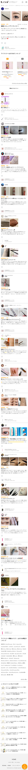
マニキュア (11, 658)
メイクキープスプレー (13, 667)
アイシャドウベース (5, 653)
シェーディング (17, 646)
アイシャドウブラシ (5, 669)
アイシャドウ (19, 651)
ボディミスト (3, 674)
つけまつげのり (9, 655)
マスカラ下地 (3, 651)
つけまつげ (3, 655)
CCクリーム (8, 648)
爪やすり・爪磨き (21, 662)
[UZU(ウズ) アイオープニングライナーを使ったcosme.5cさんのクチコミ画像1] (6, 16)
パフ (7, 667)
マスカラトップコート (11, 651)
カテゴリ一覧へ (24, 679)
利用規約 (9, 765)
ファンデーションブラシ (14, 669)
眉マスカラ (20, 655)
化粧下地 (3, 644)
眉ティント (15, 655)
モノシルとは (17, 762)
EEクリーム (19, 648)
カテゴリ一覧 (10, 762)
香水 (12, 674)
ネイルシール (16, 658)
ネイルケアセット (13, 662)
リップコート (19, 665)
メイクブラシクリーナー (13, 672)
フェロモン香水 (22, 672)
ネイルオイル (3, 662)
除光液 (8, 662)
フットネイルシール (22, 660)
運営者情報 (4, 765)
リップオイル (14, 665)
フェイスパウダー (4, 646)
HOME (14, 759)
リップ (2, 665)
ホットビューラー (18, 653)
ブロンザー (23, 646)
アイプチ (24, 653)
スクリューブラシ (4, 672)
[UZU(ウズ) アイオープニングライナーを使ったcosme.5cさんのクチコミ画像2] (16, 16)
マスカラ (24, 648)
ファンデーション (8, 644)
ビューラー (3, 667)
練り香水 (9, 674)
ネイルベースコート (14, 660)
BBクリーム (3, 648)
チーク (14, 644)
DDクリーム (14, 648)
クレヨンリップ (7, 665)
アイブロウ (12, 653)
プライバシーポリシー (16, 765)
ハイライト (11, 646)
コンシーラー (19, 644)
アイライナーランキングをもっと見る (19, 83)
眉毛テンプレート (4, 658)
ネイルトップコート (5, 660)
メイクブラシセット (22, 667)
